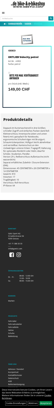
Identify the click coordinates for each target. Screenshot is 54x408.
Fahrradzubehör (15, 24)
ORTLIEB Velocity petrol (23, 57)
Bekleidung (13, 336)
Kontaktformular (15, 375)
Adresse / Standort (16, 369)
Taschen (27, 24)
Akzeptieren (45, 403)
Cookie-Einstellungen (16, 403)
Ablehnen (33, 403)
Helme (11, 330)
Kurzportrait (13, 372)
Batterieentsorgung (16, 384)
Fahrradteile (13, 327)
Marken (11, 301)
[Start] (5, 24)
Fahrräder (12, 321)
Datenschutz (13, 378)
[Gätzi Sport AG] (28, 4)
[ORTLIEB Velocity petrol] (27, 39)
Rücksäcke (38, 24)
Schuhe (11, 333)
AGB (10, 381)
